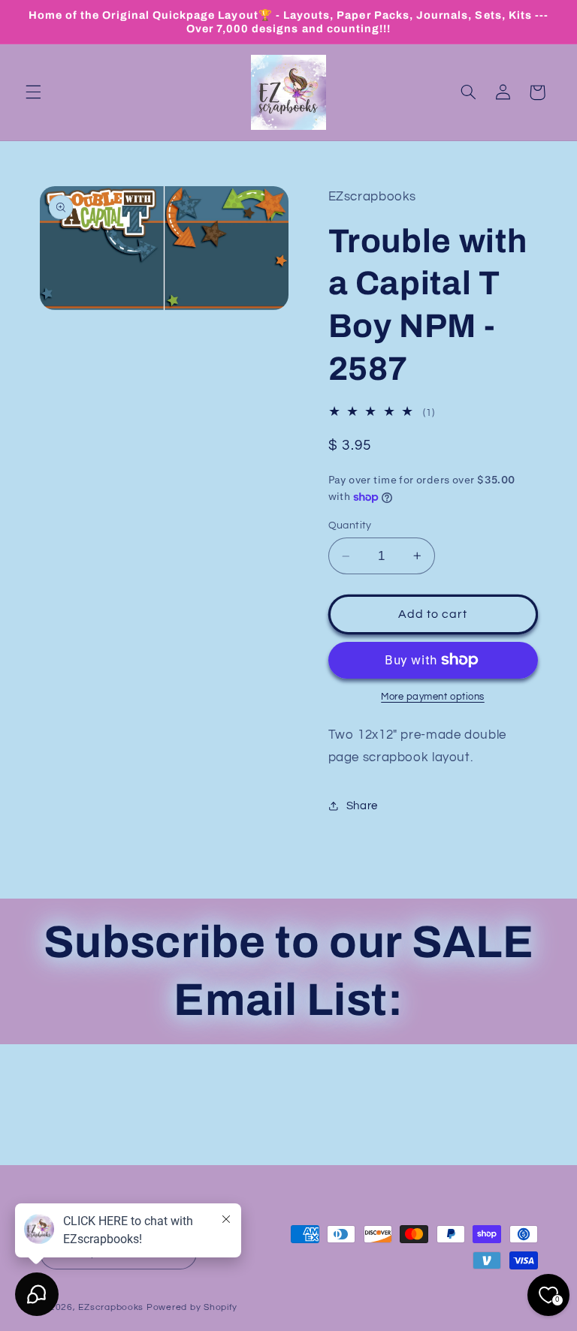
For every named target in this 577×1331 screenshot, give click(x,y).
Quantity (350, 525)
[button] (33, 92)
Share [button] (362, 806)
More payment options (433, 697)
